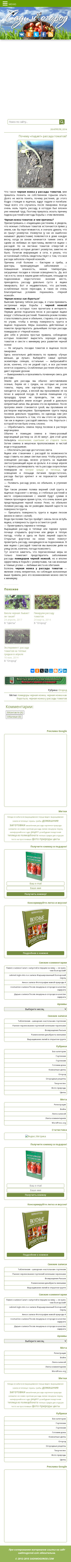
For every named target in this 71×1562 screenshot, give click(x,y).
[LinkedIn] (65, 671)
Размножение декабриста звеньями (48, 1034)
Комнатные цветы (57, 1069)
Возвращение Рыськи (55, 1030)
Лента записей (59, 1113)
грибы (38, 821)
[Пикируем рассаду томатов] (47, 602)
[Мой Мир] (51, 671)
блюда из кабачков (15, 817)
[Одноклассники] (37, 671)
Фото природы (58, 1088)
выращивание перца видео (37, 817)
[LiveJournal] (46, 671)
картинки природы (53, 825)
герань (32, 821)
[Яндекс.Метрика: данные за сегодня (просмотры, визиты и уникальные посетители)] (35, 1136)
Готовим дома (59, 1065)
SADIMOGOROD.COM (42, 1558)
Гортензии (61, 1056)
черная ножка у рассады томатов (48, 698)
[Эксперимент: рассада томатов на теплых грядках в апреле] (17, 636)
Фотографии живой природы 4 (51, 982)
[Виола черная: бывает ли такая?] (17, 602)
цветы (56, 839)
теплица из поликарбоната (23, 835)
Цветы (63, 1092)
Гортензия (61, 1060)
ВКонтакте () (15, 712)
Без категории (59, 1051)
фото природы (42, 839)
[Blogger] (56, 671)
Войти (63, 1109)
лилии (44, 829)
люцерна (52, 829)
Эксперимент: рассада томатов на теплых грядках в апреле (16, 651)
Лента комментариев (55, 1118)
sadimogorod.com (28, 1552)
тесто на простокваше (21, 839)
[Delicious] (60, 671)
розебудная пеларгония (50, 832)
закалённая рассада (35, 825)
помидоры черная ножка (32, 695)
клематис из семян (17, 829)
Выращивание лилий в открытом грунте (46, 1039)
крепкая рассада (33, 829)
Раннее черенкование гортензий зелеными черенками (39, 1025)
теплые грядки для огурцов (51, 835)
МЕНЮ (12, 4)
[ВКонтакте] (33, 671)
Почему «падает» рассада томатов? (43, 136)
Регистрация (60, 1104)
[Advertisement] (35, 770)
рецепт (35, 832)
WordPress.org (59, 1123)
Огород (62, 690)
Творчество (60, 1083)
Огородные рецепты (56, 1078)
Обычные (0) (14, 716)
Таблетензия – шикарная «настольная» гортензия (42, 1021)
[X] (42, 671)
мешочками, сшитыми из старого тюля (42, 440)
